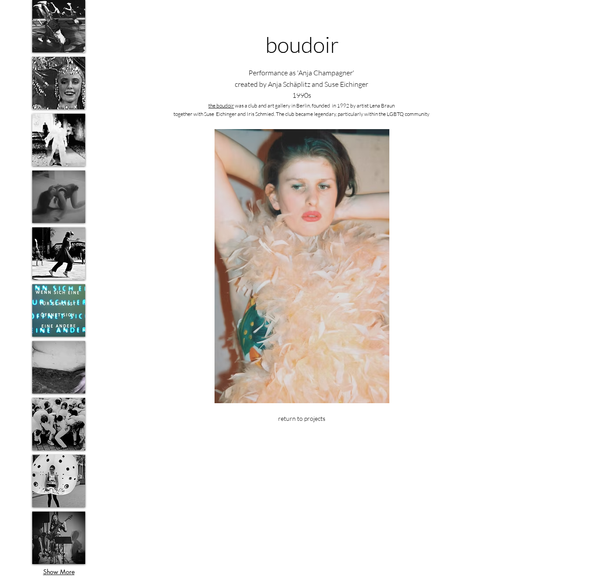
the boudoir (221, 105)
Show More (59, 572)
